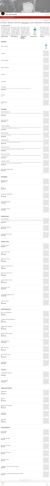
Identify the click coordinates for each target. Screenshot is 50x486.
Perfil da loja (46, 20)
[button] (2, 484)
